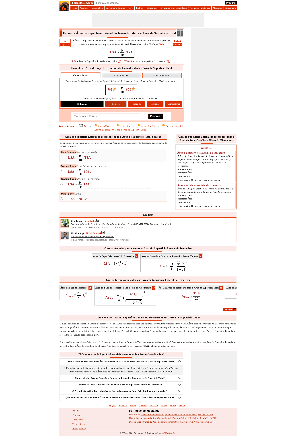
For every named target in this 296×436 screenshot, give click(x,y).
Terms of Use (78, 424)
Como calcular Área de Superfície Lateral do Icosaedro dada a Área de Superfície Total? (120, 378)
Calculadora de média (186, 414)
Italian (164, 405)
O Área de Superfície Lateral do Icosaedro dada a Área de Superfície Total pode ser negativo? (119, 391)
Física (74, 8)
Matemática (97, 8)
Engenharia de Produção (237, 8)
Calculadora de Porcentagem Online (158, 414)
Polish (173, 405)
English (112, 405)
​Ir (136, 256)
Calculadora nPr (187, 422)
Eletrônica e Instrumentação (173, 8)
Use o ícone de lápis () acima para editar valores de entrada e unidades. (120, 98)
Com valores (80, 75)
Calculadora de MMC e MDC (201, 418)
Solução (116, 104)
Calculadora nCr (204, 422)
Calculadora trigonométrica (166, 422)
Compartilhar (173, 104)
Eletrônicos (152, 8)
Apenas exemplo (162, 75)
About (75, 410)
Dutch (182, 405)
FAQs (161, 44)
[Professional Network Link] (97, 221)
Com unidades (121, 75)
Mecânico (217, 8)
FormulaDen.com (82, 2)
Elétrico (140, 8)
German (143, 405)
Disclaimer (77, 419)
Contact (76, 415)
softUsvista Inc (169, 433)
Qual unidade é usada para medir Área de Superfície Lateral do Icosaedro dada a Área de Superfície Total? (120, 397)
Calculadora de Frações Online (172, 418)
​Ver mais (228, 309)
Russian (154, 405)
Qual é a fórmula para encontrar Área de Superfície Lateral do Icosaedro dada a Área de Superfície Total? (120, 361)
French (133, 405)
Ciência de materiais (200, 8)
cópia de (65, 44)
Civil (130, 8)
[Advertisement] (148, 20)
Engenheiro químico (115, 8)
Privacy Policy (79, 428)
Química (84, 8)
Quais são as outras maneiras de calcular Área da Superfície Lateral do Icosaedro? (120, 384)
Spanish (123, 405)
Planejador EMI (205, 414)
